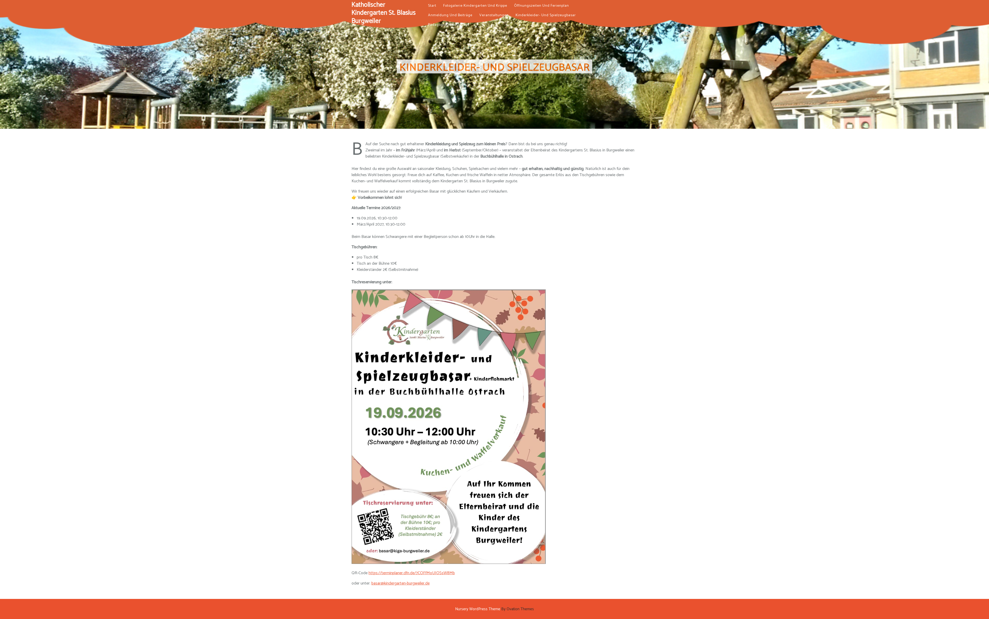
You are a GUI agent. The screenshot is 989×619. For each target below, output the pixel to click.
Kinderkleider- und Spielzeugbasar (546, 15)
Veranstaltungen (494, 15)
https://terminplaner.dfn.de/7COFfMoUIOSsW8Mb (412, 573)
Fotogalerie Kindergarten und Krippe (475, 6)
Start (432, 6)
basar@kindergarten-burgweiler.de (400, 583)
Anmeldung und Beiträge (450, 15)
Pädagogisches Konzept (448, 25)
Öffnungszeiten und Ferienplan (541, 6)
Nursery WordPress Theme (494, 609)
